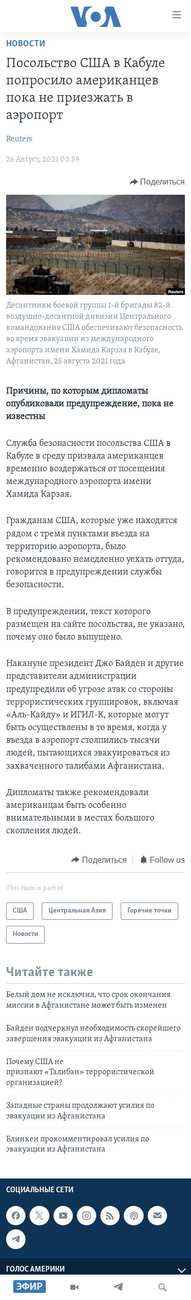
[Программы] (74, 1287)
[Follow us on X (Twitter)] (39, 1215)
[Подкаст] (133, 1215)
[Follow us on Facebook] (15, 1215)
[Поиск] (162, 1287)
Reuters (19, 139)
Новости (25, 44)
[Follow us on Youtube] (63, 1215)
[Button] (157, 182)
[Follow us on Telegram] (15, 1239)
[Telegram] (118, 1287)
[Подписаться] (157, 1215)
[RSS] (110, 1215)
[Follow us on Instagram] (86, 1215)
